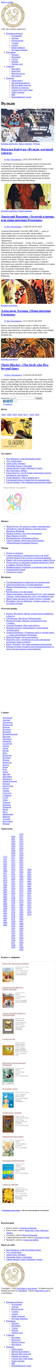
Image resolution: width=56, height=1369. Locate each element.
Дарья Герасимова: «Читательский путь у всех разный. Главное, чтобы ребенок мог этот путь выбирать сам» (30, 595)
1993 (21, 935)
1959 (21, 855)
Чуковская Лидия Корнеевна (21, 1001)
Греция (6, 746)
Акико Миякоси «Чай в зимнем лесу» (23, 477)
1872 (5, 875)
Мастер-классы (18, 73)
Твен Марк (23, 1147)
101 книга (23, 1193)
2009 (29, 891)
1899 (5, 925)
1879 (5, 883)
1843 (5, 864)
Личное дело (17, 64)
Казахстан (7, 762)
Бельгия (6, 727)
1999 (21, 950)
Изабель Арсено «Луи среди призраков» (24, 533)
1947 (13, 942)
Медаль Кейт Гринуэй (21, 85)
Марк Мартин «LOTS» (16, 536)
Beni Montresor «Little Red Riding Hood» (23, 459)
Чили (5, 812)
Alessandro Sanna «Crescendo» (19, 466)
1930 (13, 902)
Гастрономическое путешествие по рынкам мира (28, 480)
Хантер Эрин (24, 1125)
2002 (29, 874)
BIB (13, 95)
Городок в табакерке (10, 1185)
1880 (5, 885)
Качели (17, 1141)
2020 (9, 414)
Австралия (7, 718)
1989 (21, 926)
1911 (13, 858)
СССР (5, 798)
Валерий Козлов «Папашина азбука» (22, 538)
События (10, 66)
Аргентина (7, 722)
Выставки (15, 69)
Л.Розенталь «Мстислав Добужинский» (23, 618)
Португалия (8, 786)
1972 (21, 886)
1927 (13, 895)
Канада (6, 765)
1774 (5, 857)
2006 (29, 884)
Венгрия (6, 736)
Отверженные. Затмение (12, 1113)
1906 (13, 846)
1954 (21, 844)
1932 (13, 907)
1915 (13, 867)
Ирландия (7, 755)
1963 (21, 865)
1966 (21, 872)
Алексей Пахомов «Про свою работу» (23, 625)
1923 (13, 886)
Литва (5, 772)
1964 (21, 867)
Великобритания (10, 734)
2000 (29, 869)
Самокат (18, 1165)
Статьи (14, 59)
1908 (13, 851)
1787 (5, 859)
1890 (5, 908)
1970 (21, 881)
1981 (21, 907)
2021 (4, 414)
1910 (13, 855)
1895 (5, 915)
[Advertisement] (28, 680)
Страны (14, 43)
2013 (29, 900)
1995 (21, 940)
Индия (5, 751)
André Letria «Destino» (16, 463)
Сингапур (7, 793)
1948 (13, 945)
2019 (15, 414)
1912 (13, 860)
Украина (6, 802)
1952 (21, 839)
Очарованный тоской (15, 569)
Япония (6, 824)
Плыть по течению (14, 553)
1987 (21, 921)
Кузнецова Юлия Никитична (21, 973)
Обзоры (14, 62)
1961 (21, 860)
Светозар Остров (41, 1237)
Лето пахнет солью (9, 1089)
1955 (21, 846)
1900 (13, 836)
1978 (21, 900)
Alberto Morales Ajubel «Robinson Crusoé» (24, 468)
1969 (21, 879)
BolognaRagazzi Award (21, 97)
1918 (13, 874)
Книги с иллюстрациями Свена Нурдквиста (21, 1049)
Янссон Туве (24, 1075)
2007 (29, 886)
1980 (21, 905)
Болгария (7, 729)
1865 (5, 866)
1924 (13, 888)
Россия (6, 788)
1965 (21, 869)
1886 (5, 899)
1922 (13, 884)
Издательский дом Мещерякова (21, 1190)
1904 (13, 844)
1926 (13, 893)
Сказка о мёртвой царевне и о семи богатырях (13, 1014)
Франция (7, 805)
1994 (21, 938)
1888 (5, 904)
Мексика (6, 774)
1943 (13, 933)
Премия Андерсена (20, 87)
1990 (21, 928)
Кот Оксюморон (13, 159)
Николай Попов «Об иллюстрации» (22, 637)
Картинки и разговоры (11, 1210)
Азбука (17, 1070)
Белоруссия (8, 725)
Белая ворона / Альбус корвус (20, 1044)
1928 (13, 898)
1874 (5, 878)
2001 (29, 872)
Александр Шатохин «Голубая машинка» (24, 584)
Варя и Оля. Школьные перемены (15, 964)
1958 (21, 853)
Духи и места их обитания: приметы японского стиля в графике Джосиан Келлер (30, 563)
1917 (13, 872)
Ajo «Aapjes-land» (14, 461)
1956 (21, 848)
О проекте (7, 404)
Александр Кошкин (28, 1228)
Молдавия (7, 776)
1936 (13, 917)
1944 (13, 935)
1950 (21, 834)
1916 (13, 869)
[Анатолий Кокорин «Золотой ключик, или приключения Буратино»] (27, 208)
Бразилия (7, 732)
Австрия (6, 720)
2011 (29, 895)
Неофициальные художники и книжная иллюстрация (30, 567)
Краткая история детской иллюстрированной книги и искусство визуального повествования (30, 648)
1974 (21, 891)
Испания (6, 758)
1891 (5, 911)
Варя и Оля (24, 970)
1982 (21, 909)
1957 (21, 851)
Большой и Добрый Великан (13, 1161)
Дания (5, 748)
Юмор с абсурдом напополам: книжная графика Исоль (30, 560)
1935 (13, 914)
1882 (5, 890)
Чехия (5, 809)
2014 (29, 902)
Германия (7, 741)
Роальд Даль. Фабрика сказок (20, 1169)
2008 (29, 888)
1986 (21, 919)
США (5, 800)
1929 (13, 900)
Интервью (16, 57)
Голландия (7, 743)
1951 (21, 836)
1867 (5, 868)
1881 (5, 887)
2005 (29, 881)
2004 (29, 879)
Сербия (6, 791)
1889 (5, 906)
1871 (5, 873)
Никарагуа (7, 779)
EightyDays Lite (41, 1291)
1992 (21, 933)
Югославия (8, 821)
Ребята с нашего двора (20, 1095)
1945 (13, 938)
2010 (29, 893)
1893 (5, 913)
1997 (21, 945)
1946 (13, 940)
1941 (13, 928)
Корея (5, 767)
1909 (13, 853)
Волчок (17, 994)
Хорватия (7, 807)
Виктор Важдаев (29, 1235)
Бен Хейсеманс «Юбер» (16, 470)
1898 (5, 923)
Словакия (7, 795)
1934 (13, 912)
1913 (13, 862)
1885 (5, 897)
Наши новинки (18, 47)
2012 (29, 898)
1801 (5, 861)
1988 (21, 924)
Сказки (14, 45)
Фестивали (16, 76)
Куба (5, 769)
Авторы (14, 38)
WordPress (22, 1291)
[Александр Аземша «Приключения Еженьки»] (27, 303)
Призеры (10, 78)
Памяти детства (20, 997)
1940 (13, 926)
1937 (13, 919)
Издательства (17, 40)
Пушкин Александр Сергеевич (20, 1027)
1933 (13, 909)
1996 (21, 942)
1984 (21, 914)
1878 (5, 880)
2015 (37, 414)
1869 (5, 871)
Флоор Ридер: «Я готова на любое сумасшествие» (28, 526)
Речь (27, 1092)
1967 (21, 874)
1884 (5, 894)
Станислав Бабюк (30, 1240)
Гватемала (7, 739)
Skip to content (7, 2)
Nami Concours (17, 92)
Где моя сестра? (8, 1039)
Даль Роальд (24, 1173)
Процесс (15, 55)
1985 (21, 917)
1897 (5, 920)
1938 (13, 921)
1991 (21, 931)
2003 (29, 877)
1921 (13, 881)
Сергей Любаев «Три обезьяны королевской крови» (29, 482)
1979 (21, 902)
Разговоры (11, 52)
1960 (21, 858)
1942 (13, 931)
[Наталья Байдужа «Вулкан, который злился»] (27, 141)
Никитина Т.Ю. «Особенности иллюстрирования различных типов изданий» (28, 640)
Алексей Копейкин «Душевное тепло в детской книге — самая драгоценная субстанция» (30, 633)
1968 (21, 877)
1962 (21, 862)
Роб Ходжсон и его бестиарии (19, 592)
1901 (13, 839)
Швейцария (8, 814)
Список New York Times (22, 90)
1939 (13, 924)
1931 (13, 905)
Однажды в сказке (14, 572)
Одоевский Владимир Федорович (21, 1197)
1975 (21, 893)
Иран (5, 753)
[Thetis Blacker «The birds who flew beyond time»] (27, 357)
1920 (13, 879)
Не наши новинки (19, 50)
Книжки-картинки (14, 33)
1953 (21, 841)
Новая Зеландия (10, 781)
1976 (21, 895)
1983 (21, 912)
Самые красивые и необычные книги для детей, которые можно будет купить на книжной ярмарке (28, 556)
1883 (5, 892)
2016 (32, 414)
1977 (21, 898)
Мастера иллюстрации (20, 1023)
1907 (13, 848)
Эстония (6, 819)
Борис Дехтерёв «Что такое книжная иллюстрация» (29, 644)
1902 (13, 841)
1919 (13, 877)
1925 (13, 891)
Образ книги (17, 80)
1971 (21, 884)
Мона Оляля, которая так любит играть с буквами (28, 599)
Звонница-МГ (19, 1020)
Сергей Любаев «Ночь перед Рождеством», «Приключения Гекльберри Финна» (25, 541)
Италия (6, 760)
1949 (13, 947)
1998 (21, 947)
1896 (5, 918)
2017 (26, 414)
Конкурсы (15, 71)
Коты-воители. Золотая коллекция (21, 1121)
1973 (21, 888)
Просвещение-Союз (22, 1117)
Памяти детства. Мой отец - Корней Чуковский (13, 988)
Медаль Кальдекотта (20, 83)
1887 (5, 901)
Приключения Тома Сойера (12, 1137)
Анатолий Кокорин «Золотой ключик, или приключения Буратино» (28, 218)
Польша (6, 783)
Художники (16, 36)
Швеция (6, 816)
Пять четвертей (22, 967)
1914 (13, 865)
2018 (20, 414)
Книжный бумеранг (20, 1144)
